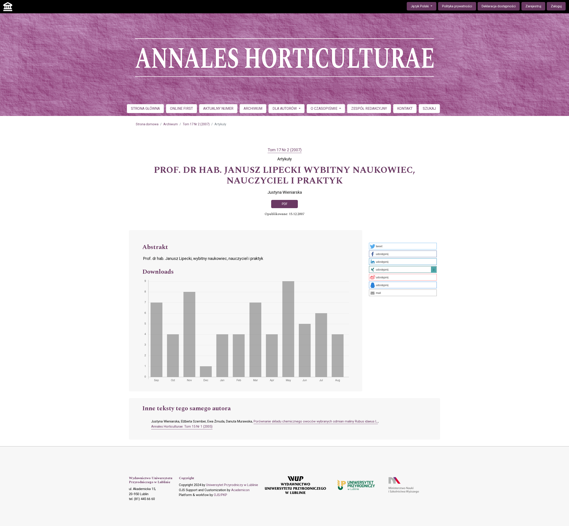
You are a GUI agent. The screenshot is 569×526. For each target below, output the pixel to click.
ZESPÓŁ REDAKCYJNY (369, 108)
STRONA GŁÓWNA (145, 108)
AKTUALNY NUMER (218, 108)
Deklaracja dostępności (499, 6)
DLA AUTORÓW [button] (285, 108)
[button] (403, 246)
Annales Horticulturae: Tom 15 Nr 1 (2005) (181, 426)
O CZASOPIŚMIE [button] (324, 108)
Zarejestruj (533, 6)
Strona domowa (147, 124)
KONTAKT (405, 108)
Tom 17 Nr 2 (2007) (196, 124)
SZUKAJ (429, 108)
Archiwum (170, 124)
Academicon (240, 490)
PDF (284, 204)
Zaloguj (556, 6)
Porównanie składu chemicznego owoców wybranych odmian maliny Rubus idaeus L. (316, 421)
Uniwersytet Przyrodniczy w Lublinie (232, 485)
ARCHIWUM (253, 108)
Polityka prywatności (457, 6)
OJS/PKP (220, 495)
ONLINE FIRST (181, 108)
